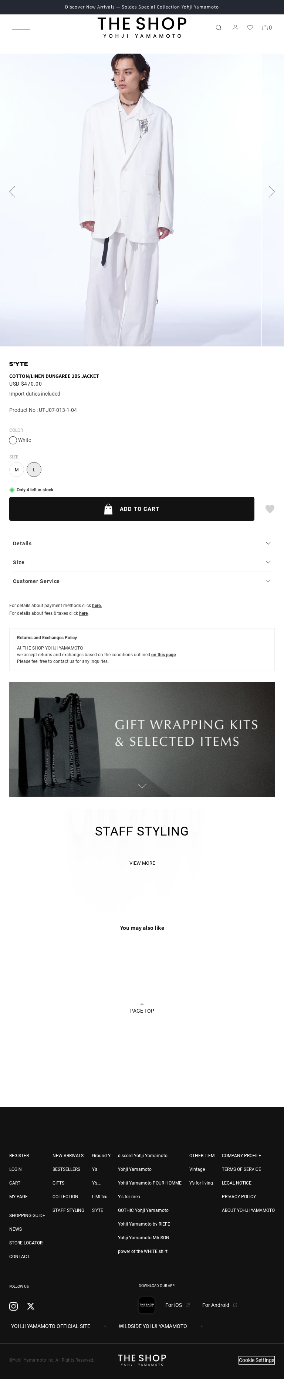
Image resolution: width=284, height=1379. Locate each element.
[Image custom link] (142, 793)
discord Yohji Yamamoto (143, 1155)
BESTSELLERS (66, 1169)
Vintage (197, 1169)
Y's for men (129, 1196)
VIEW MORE (142, 863)
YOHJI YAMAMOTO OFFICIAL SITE (50, 1326)
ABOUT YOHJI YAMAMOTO (248, 1210)
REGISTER (19, 1155)
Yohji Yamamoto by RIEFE (144, 1224)
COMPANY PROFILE (241, 1155)
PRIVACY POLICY (239, 1196)
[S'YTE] (18, 364)
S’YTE (97, 1210)
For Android (216, 1305)
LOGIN (15, 1169)
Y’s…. (96, 1183)
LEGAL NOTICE (236, 1183)
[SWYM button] (269, 509)
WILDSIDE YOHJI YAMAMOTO (153, 1326)
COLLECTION (65, 1196)
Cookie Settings (256, 1360)
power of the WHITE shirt (143, 1251)
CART (14, 1183)
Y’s (94, 1169)
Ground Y (101, 1155)
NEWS (15, 1229)
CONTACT (19, 1256)
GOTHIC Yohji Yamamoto (143, 1210)
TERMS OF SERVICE (241, 1169)
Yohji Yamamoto (135, 1169)
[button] (21, 27)
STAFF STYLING (68, 1210)
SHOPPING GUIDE (27, 1215)
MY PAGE (18, 1196)
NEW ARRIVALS (68, 1155)
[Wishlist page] (250, 27)
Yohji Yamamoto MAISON (143, 1237)
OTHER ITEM (201, 1155)
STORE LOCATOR (26, 1243)
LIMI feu (100, 1196)
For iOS (174, 1305)
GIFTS (58, 1183)
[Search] (218, 27)
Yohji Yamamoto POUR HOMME (150, 1183)
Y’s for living (201, 1183)
